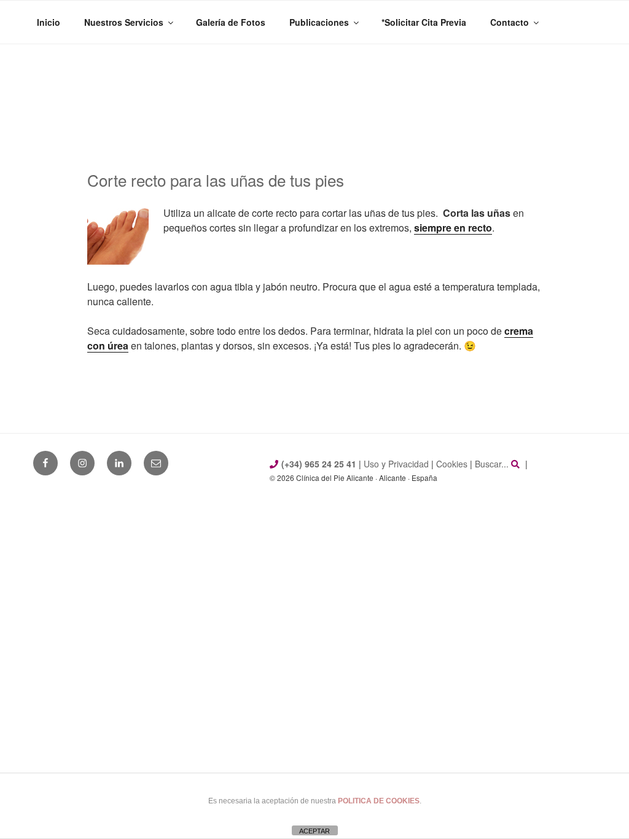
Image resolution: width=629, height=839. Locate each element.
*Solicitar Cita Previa (423, 22)
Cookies (451, 464)
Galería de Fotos (230, 22)
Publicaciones (319, 22)
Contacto (509, 22)
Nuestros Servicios (123, 22)
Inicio (48, 22)
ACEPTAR (314, 831)
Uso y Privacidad (396, 464)
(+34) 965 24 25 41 (318, 464)
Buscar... (493, 464)
